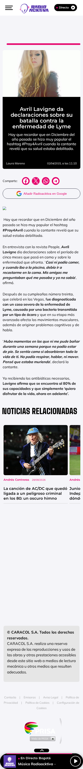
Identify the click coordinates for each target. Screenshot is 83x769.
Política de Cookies (37, 702)
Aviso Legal (50, 697)
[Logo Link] (36, 8)
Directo (64, 7)
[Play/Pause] (75, 761)
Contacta (10, 697)
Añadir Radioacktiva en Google (45, 193)
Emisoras (30, 697)
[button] (8, 8)
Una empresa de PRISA (42, 727)
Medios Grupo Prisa (42, 738)
